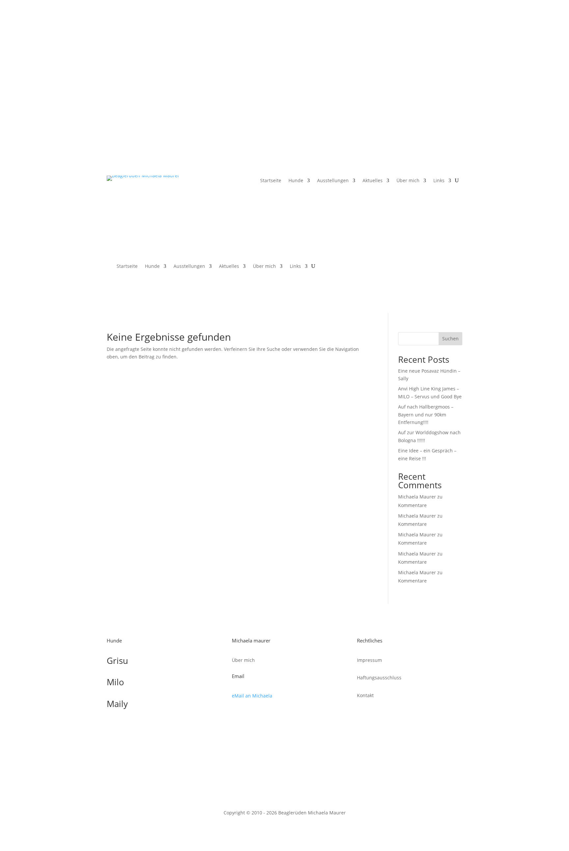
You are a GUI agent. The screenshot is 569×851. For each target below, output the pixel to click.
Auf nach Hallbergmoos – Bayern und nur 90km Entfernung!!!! (425, 415)
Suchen (450, 338)
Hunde (295, 181)
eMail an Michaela (252, 696)
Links (439, 181)
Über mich (408, 181)
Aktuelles (373, 181)
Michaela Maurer (417, 497)
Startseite (270, 181)
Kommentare (412, 505)
